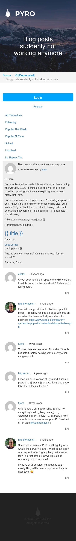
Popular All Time (14, 136)
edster (21, 274)
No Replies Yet (13, 157)
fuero (44, 169)
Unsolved (10, 150)
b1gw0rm (23, 373)
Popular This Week (16, 129)
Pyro (24, 13)
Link (67, 292)
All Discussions (13, 115)
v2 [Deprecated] (24, 75)
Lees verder (11, 244)
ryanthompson (26, 303)
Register (38, 106)
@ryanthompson (39, 422)
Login (38, 97)
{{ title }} (14, 233)
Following (10, 122)
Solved (9, 143)
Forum (7, 75)
